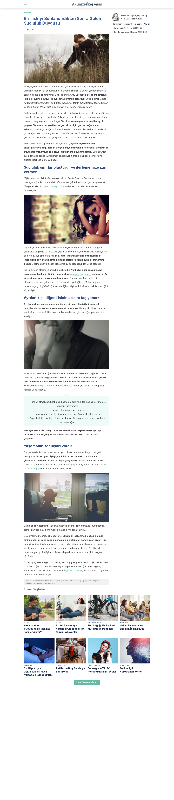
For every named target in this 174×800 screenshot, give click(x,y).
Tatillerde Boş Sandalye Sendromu (70, 670)
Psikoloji (27, 12)
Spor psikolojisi (95, 623)
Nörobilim (124, 666)
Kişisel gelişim (94, 666)
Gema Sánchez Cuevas (131, 19)
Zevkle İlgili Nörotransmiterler (131, 670)
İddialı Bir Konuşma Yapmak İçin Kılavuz (132, 627)
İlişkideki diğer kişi (74, 570)
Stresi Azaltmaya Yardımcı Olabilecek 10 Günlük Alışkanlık (70, 629)
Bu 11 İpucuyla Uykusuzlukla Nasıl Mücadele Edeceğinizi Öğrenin (37, 672)
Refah (26, 623)
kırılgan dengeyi (46, 385)
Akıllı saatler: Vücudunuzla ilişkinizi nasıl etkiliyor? (37, 629)
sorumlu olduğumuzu (80, 274)
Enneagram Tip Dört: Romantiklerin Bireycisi (102, 670)
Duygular (60, 666)
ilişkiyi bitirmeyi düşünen (55, 186)
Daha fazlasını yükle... (87, 682)
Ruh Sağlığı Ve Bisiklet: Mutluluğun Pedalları (102, 627)
